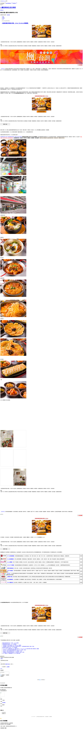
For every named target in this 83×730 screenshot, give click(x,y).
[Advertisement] (41, 79)
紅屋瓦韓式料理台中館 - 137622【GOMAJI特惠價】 (15, 23)
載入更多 (2, 670)
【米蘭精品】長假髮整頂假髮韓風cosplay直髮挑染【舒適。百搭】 (13, 652)
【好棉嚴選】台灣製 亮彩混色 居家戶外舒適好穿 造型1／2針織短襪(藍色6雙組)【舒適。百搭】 (18, 646)
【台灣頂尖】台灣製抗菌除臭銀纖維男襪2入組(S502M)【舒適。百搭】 (14, 649)
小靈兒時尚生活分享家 (8, 7)
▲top (1, 668)
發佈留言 (2, 676)
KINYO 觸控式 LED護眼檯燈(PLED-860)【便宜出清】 (11, 653)
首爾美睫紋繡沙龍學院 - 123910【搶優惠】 (9, 644)
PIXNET (34, 716)
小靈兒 (1, 658)
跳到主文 (1, 10)
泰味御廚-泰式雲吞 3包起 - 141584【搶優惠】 (10, 647)
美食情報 (3, 702)
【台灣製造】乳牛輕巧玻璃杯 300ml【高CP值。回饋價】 (12, 645)
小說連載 (7, 666)
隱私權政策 (46, 716)
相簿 (3, 16)
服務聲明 (50, 716)
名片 (3, 19)
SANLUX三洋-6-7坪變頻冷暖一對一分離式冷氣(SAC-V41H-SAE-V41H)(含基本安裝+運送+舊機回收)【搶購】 (20, 648)
